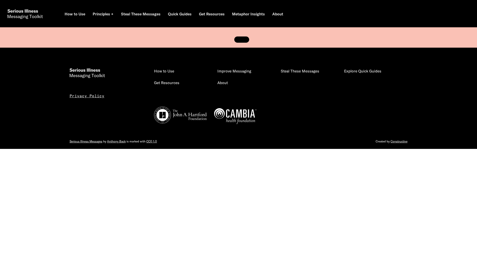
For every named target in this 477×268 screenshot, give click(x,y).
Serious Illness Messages (86, 141)
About (222, 82)
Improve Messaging (234, 71)
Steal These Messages (300, 71)
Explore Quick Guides (362, 71)
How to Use (164, 71)
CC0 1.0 (151, 141)
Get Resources (166, 82)
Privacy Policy (87, 96)
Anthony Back (116, 141)
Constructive (399, 141)
